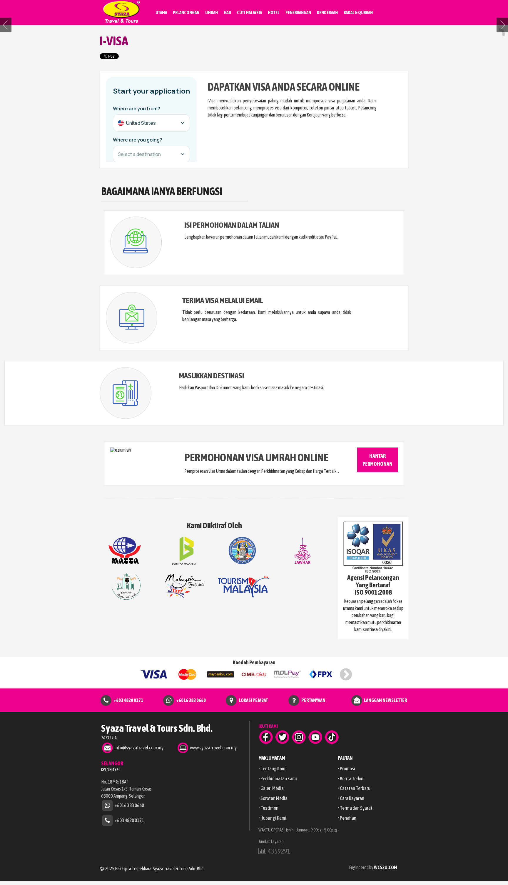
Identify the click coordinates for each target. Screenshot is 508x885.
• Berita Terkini (351, 778)
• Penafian (347, 818)
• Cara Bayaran (351, 798)
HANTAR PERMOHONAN (377, 460)
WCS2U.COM (385, 867)
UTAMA (161, 12)
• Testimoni (269, 808)
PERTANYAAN (313, 700)
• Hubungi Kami (272, 818)
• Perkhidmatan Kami (277, 778)
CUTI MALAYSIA (249, 12)
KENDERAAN (327, 12)
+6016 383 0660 (191, 700)
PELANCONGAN (186, 12)
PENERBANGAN (298, 12)
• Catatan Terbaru (354, 788)
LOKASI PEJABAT (253, 700)
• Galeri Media (271, 788)
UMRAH (211, 12)
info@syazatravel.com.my (138, 748)
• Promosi (346, 768)
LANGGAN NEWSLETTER (385, 700)
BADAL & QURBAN (358, 12)
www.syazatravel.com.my (213, 748)
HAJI (227, 12)
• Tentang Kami (272, 768)
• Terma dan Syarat (355, 808)
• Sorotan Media (273, 798)
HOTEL (274, 12)
